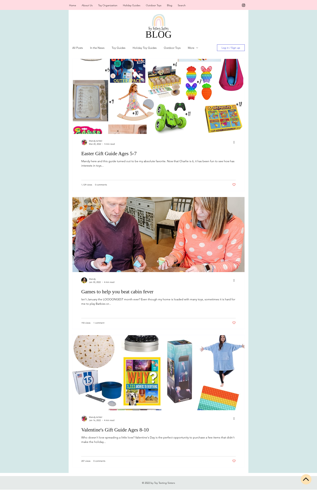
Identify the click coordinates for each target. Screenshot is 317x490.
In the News (97, 48)
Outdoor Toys (172, 48)
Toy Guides (118, 48)
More (191, 48)
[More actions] (235, 142)
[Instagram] (243, 5)
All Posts (77, 48)
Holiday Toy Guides (144, 48)
